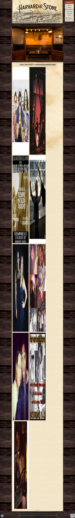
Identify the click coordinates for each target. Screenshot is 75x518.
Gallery (69, 7)
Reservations (69, 9)
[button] (2, 515)
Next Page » (37, 510)
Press (69, 15)
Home (69, 5)
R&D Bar (69, 11)
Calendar (69, 13)
